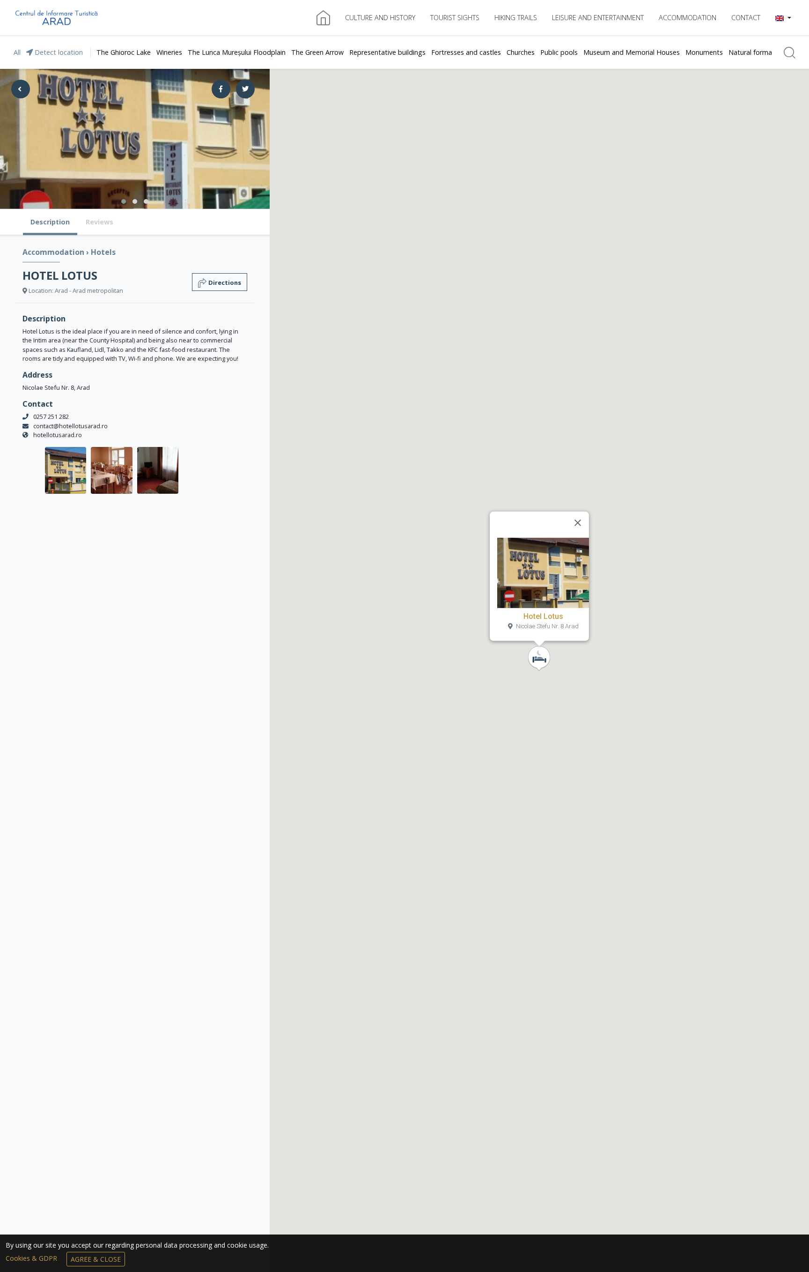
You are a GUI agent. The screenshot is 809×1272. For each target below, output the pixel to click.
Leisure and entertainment (598, 17)
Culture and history (380, 17)
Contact (745, 17)
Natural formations (757, 52)
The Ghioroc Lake (123, 52)
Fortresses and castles (466, 52)
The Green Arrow (317, 52)
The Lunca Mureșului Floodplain (237, 52)
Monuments (704, 52)
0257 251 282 (51, 416)
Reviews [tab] (99, 221)
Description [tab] (50, 221)
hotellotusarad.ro (57, 435)
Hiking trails (515, 17)
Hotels (103, 252)
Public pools (559, 52)
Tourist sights (454, 17)
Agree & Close (96, 1259)
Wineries (169, 52)
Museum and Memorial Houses (631, 52)
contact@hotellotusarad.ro (70, 426)
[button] (783, 18)
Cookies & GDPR (32, 1258)
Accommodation (687, 17)
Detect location (58, 52)
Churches (521, 52)
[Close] (577, 523)
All (17, 52)
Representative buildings (387, 52)
